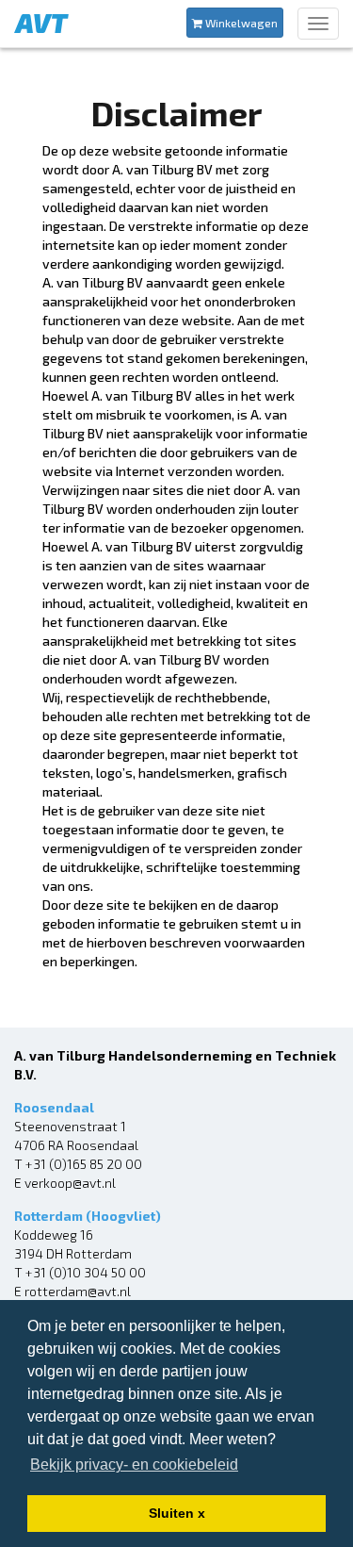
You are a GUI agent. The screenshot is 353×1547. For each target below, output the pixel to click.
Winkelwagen (240, 22)
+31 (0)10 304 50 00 (85, 1272)
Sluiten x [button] (177, 1513)
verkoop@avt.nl (70, 1183)
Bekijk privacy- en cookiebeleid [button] (134, 1464)
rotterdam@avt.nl (77, 1291)
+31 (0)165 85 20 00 (83, 1164)
